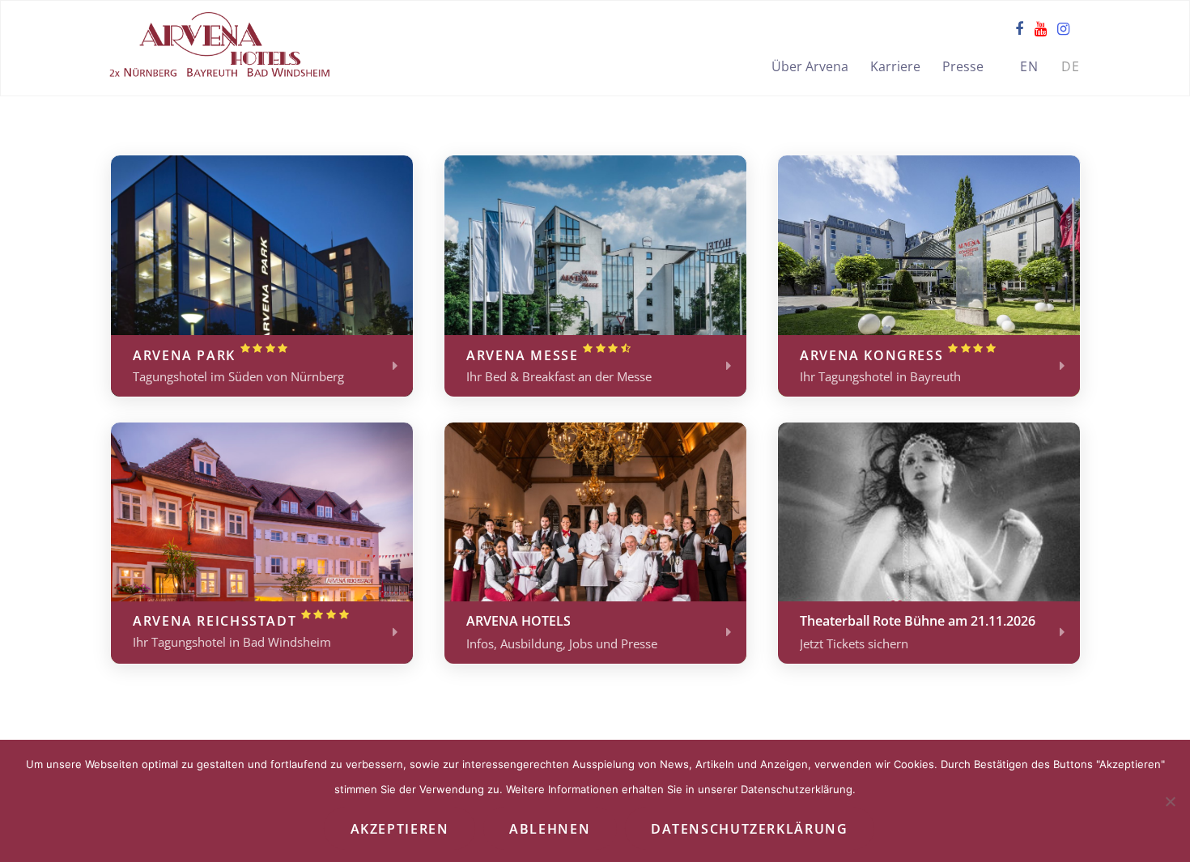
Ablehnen (549, 829)
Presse (963, 66)
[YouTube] (1041, 28)
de (1071, 66)
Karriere (895, 66)
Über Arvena (809, 66)
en (1029, 66)
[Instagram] (1063, 28)
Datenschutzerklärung (749, 829)
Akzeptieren (400, 829)
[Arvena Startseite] (219, 47)
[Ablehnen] (1170, 801)
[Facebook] (1019, 28)
